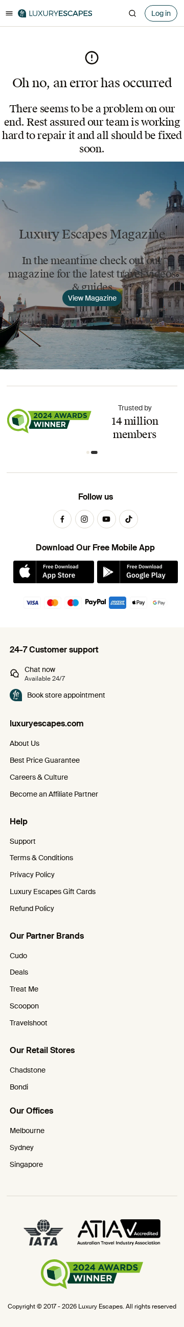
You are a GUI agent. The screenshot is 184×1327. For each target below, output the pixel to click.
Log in (161, 13)
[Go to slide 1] (89, 452)
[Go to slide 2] (96, 452)
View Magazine (92, 298)
